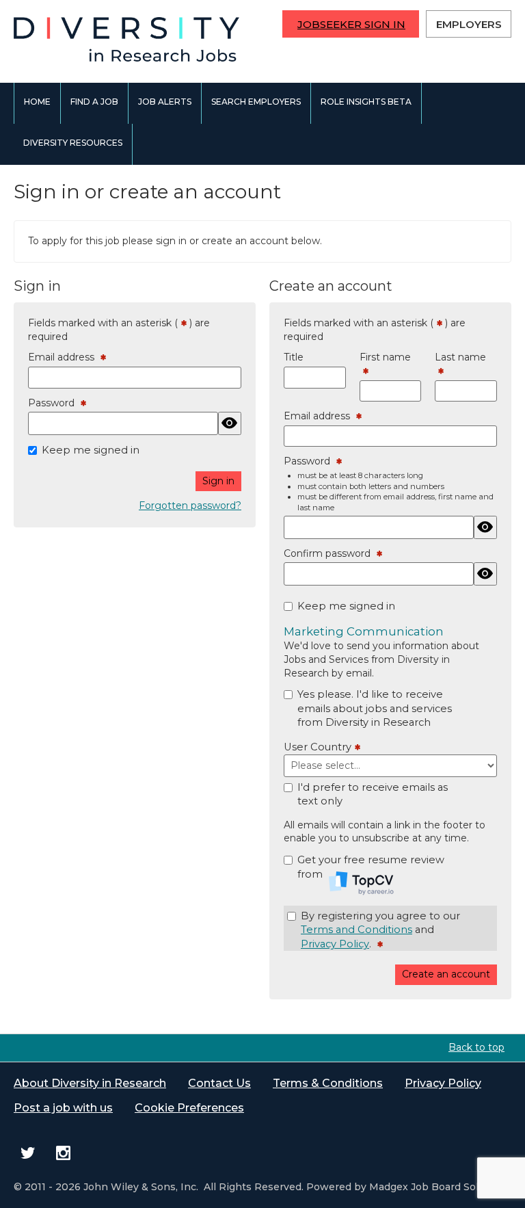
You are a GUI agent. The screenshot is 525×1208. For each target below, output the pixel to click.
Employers (469, 24)
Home (37, 101)
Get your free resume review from (370, 867)
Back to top (476, 1047)
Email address (64, 358)
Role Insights (366, 101)
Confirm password (330, 554)
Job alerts (164, 101)
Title (294, 357)
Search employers (256, 101)
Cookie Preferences (189, 1107)
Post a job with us (63, 1107)
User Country (319, 747)
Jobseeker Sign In (351, 24)
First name (385, 364)
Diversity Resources (72, 142)
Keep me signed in (90, 450)
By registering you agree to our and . (380, 930)
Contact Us (219, 1083)
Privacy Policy (335, 944)
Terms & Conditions (328, 1083)
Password (54, 403)
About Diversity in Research (90, 1083)
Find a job (94, 101)
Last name (460, 364)
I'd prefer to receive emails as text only (372, 794)
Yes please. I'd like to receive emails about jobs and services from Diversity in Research (374, 708)
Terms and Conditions (356, 929)
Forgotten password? (190, 505)
